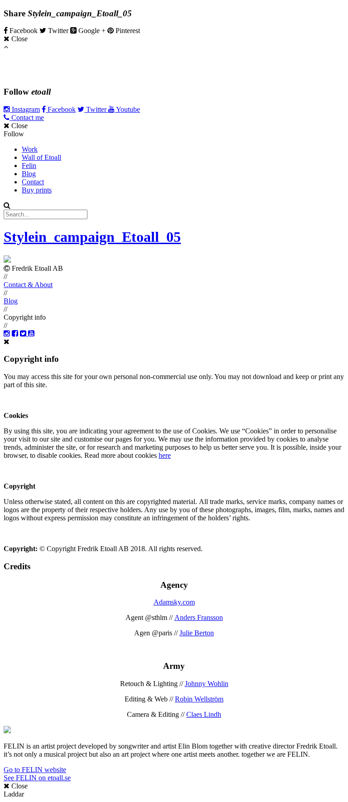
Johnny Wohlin (206, 683)
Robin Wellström (199, 699)
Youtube (127, 109)
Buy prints (37, 190)
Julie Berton (196, 633)
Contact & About (28, 284)
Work (30, 149)
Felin (29, 165)
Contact (33, 182)
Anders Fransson (198, 617)
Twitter (96, 109)
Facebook (61, 109)
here (165, 455)
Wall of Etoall (41, 157)
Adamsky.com (174, 602)
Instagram (25, 109)
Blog (29, 174)
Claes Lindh (203, 714)
